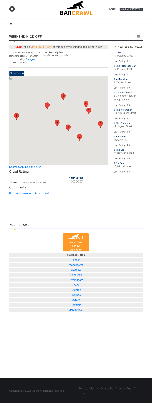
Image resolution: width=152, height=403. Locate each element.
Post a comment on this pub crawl (29, 193)
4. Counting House (123, 92)
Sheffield (76, 305)
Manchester (76, 264)
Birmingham (76, 279)
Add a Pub (125, 388)
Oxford (76, 299)
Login (113, 9)
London (76, 259)
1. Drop (117, 52)
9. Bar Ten (119, 163)
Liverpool (76, 294)
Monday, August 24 (131, 9)
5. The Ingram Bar (123, 110)
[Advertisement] (76, 204)
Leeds (76, 284)
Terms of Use (87, 388)
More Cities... (76, 310)
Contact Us (106, 388)
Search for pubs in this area (25, 166)
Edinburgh (76, 274)
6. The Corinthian (122, 123)
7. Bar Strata (120, 136)
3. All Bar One (121, 79)
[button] (16, 116)
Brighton (76, 289)
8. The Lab (119, 150)
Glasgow (31, 59)
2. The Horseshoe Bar (125, 66)
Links (84, 393)
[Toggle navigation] (138, 36)
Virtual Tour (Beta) (41, 46)
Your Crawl (76, 242)
